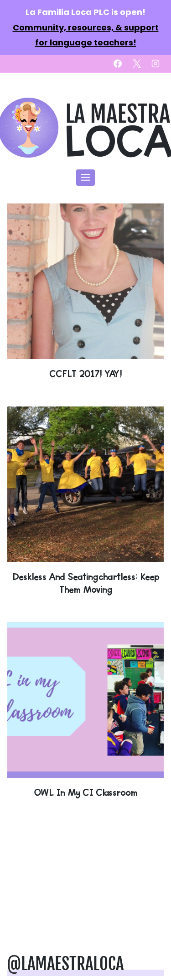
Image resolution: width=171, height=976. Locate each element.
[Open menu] (86, 177)
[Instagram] (155, 63)
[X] (137, 63)
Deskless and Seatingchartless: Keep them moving (85, 582)
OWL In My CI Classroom (85, 792)
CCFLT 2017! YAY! (85, 373)
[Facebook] (117, 63)
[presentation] (85, 281)
